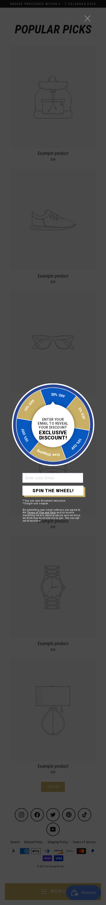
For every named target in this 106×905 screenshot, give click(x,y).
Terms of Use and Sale (41, 512)
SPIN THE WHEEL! (53, 490)
